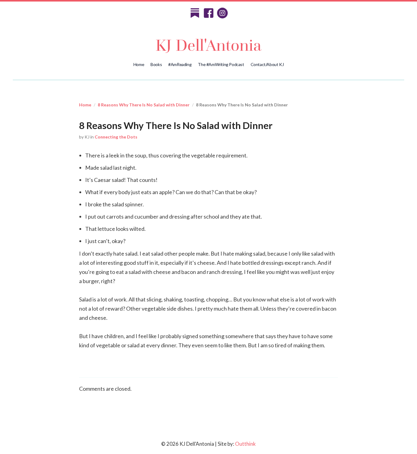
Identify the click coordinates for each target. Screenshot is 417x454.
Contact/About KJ (267, 64)
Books (156, 64)
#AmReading (179, 64)
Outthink (245, 444)
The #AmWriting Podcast (221, 64)
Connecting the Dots (116, 136)
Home (138, 64)
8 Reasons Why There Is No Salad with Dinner (144, 104)
